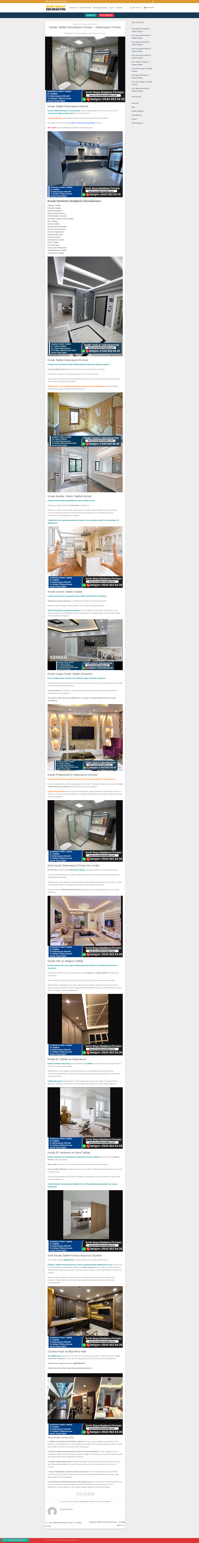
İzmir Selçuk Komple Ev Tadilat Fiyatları (140, 76)
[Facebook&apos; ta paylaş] (77, 1494)
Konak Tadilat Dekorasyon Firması (85, 24)
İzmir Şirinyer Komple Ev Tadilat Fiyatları (141, 43)
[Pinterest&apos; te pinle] (89, 1494)
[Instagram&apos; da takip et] (152, 1)
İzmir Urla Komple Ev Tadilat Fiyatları (142, 70)
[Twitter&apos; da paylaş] (81, 1494)
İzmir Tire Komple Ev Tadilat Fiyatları (142, 83)
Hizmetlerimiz (85, 8)
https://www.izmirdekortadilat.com (80, 1368)
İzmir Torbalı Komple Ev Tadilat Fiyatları (140, 63)
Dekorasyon (69, 33)
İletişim (119, 8)
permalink (108, 1501)
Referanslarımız (100, 8)
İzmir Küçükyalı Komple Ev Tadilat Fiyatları (141, 50)
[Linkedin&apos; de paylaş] (92, 1494)
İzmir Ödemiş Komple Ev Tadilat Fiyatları (141, 90)
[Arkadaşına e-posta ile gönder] (85, 1494)
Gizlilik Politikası (138, 111)
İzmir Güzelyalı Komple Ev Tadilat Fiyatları (141, 56)
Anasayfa (74, 8)
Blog (111, 8)
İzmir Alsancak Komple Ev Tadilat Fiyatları (141, 37)
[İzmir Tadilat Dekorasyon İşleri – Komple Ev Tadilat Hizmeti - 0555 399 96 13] (55, 7)
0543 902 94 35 (79, 1363)
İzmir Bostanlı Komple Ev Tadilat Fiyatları (141, 30)
